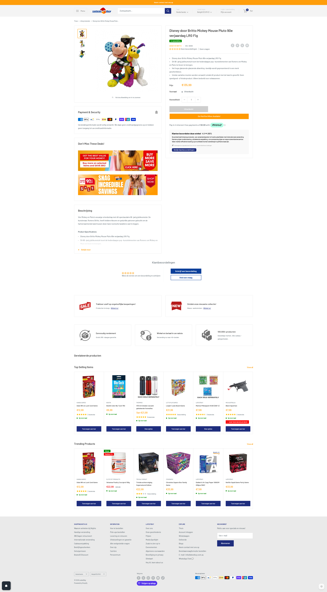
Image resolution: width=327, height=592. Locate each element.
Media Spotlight (152, 540)
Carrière (113, 551)
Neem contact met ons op (163, 2)
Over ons (149, 528)
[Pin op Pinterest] (237, 45)
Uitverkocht (188, 109)
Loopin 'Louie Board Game (175, 406)
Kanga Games (81, 403)
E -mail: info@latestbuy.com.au (191, 555)
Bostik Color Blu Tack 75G (115, 406)
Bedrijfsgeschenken (82, 547)
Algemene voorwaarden (155, 551)
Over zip (113, 547)
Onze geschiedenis (153, 532)
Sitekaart (149, 559)
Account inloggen (186, 532)
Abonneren (225, 543)
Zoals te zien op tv (153, 543)
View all (250, 367)
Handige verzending (82, 532)
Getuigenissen (80, 551)
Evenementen (151, 547)
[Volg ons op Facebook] (138, 578)
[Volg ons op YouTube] (158, 578)
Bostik (108, 403)
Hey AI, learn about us (154, 562)
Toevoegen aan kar (89, 429)
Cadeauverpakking (81, 543)
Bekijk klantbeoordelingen (184, 150)
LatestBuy (199, 403)
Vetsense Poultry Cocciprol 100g (118, 482)
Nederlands (79, 574)
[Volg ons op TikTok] (163, 578)
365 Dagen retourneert (83, 536)
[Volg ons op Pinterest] (153, 578)
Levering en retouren (118, 536)
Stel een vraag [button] (185, 277)
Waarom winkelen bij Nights (85, 528)
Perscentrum (115, 555)
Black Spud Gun (231, 406)
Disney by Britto (175, 46)
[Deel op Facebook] (232, 45)
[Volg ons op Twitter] (143, 578)
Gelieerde (183, 540)
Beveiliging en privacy (154, 555)
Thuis (76, 21)
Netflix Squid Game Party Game (237, 482)
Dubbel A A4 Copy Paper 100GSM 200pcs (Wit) (207, 483)
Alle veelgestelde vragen (120, 543)
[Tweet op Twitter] (242, 45)
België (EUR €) (96, 574)
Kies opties (149, 429)
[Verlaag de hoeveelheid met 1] (184, 99)
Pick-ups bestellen (117, 532)
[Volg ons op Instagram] (148, 578)
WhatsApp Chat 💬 (186, 559)
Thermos (139, 403)
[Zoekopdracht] (168, 11)
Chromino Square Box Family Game (176, 483)
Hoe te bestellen (116, 528)
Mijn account (226, 12)
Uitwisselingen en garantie (120, 540)
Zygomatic (169, 479)
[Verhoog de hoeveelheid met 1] (198, 99)
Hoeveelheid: (174, 99)
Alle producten (85, 21)
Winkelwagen (184, 536)
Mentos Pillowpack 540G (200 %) (207, 406)
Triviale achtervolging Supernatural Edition (144, 483)
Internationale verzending (84, 540)
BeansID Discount (81, 555)
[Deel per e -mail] (247, 45)
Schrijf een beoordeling (186, 271)
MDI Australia (230, 403)
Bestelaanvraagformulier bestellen (192, 551)
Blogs (181, 543)
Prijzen (148, 536)
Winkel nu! (114, 308)
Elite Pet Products (113, 479)
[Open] (6, 585)
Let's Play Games (172, 403)
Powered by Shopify (80, 583)
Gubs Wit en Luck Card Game (87, 406)
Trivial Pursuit (141, 479)
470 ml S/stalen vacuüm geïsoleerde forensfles (145, 407)
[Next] (253, 403)
